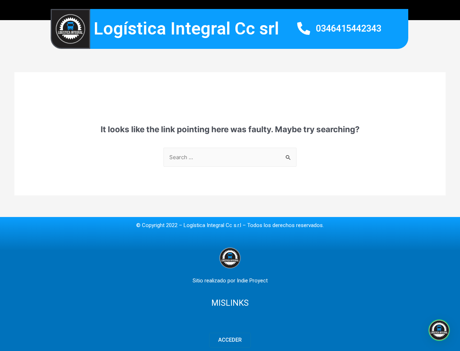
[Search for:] (230, 157)
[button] (230, 340)
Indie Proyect (252, 280)
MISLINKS (230, 303)
